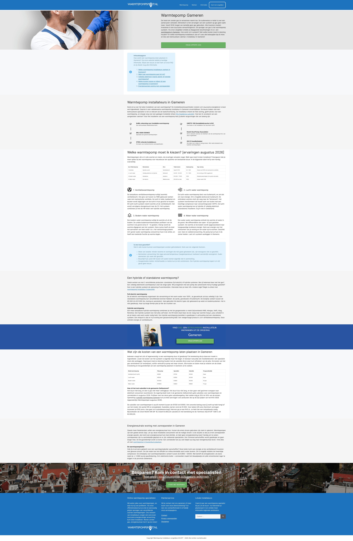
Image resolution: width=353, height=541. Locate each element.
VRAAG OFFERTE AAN (193, 45)
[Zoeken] (223, 516)
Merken (194, 5)
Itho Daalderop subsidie (185, 114)
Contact (164, 515)
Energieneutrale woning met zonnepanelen (154, 86)
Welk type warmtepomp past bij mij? (151, 74)
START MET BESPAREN (176, 485)
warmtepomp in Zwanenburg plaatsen (147, 442)
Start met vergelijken (217, 5)
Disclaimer (165, 522)
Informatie (203, 5)
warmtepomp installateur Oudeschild (141, 289)
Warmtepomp (184, 5)
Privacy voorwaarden (169, 518)
